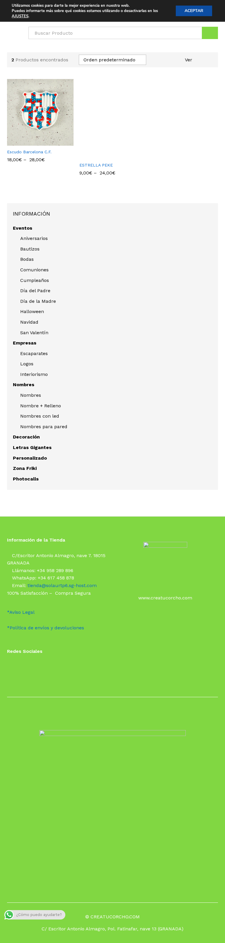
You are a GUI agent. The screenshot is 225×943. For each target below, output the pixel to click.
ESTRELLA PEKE (96, 165)
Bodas (27, 259)
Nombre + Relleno (40, 406)
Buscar (210, 33)
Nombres (30, 395)
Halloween (32, 311)
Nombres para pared (43, 426)
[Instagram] (18, 666)
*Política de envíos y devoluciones (45, 628)
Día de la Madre (38, 301)
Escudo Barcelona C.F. (29, 151)
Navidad (29, 322)
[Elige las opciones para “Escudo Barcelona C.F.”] (33, 142)
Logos (26, 364)
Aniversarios (34, 238)
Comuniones (34, 270)
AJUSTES (20, 16)
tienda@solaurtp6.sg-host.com (62, 585)
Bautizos (30, 249)
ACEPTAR (194, 11)
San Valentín (34, 332)
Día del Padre (35, 290)
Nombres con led (39, 416)
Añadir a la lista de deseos (46, 142)
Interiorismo (34, 374)
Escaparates (34, 353)
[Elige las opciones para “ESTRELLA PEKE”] (105, 155)
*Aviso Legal (21, 612)
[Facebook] (8, 666)
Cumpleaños (34, 280)
